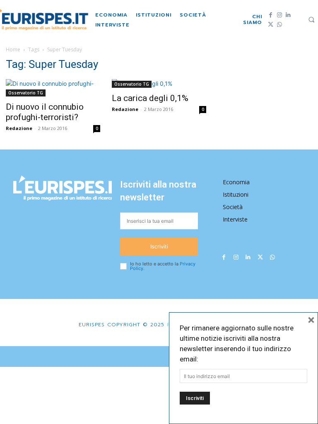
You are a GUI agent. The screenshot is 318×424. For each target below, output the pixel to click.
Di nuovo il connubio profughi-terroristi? (45, 112)
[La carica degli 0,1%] (159, 83)
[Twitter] (270, 24)
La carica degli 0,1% (150, 98)
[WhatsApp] (279, 24)
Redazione (19, 128)
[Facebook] (270, 15)
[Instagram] (279, 15)
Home (13, 49)
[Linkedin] (288, 15)
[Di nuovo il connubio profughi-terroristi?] (53, 87)
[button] (311, 19)
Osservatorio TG (25, 93)
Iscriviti (159, 246)
